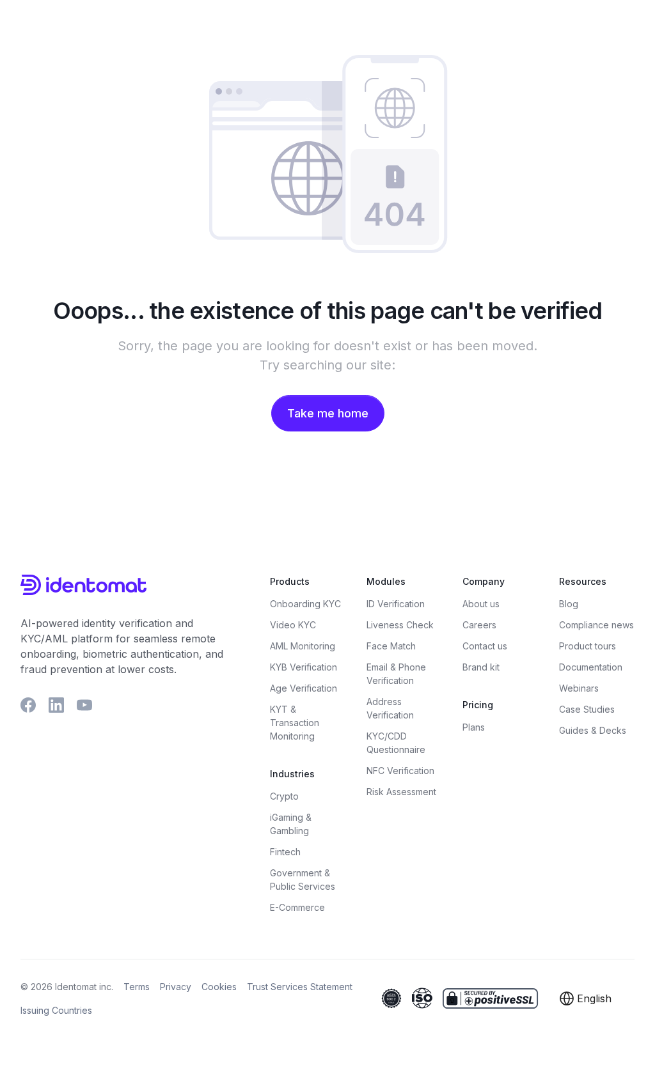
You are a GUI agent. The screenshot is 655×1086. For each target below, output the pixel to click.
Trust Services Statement (299, 986)
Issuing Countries (56, 1010)
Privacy (175, 986)
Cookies (219, 986)
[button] (586, 998)
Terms (136, 986)
